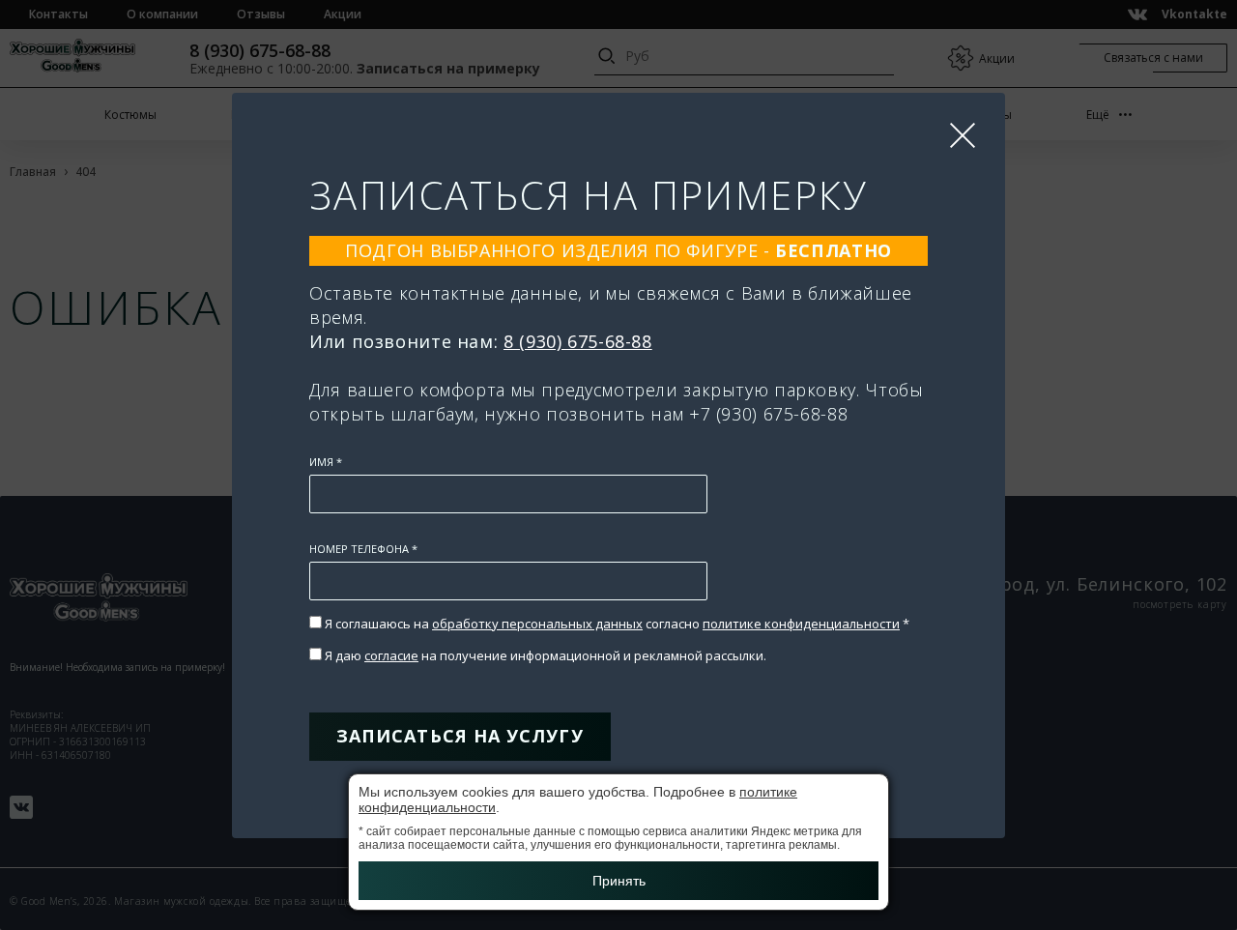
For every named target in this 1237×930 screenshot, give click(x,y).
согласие (391, 655)
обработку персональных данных (537, 623)
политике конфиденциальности (801, 623)
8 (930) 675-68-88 (577, 341)
